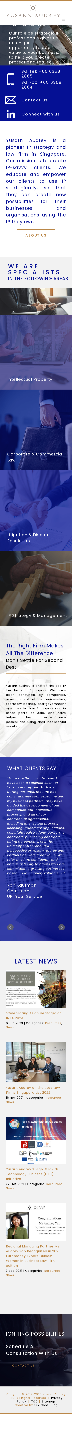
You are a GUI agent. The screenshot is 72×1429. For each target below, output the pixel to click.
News (10, 1027)
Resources (53, 1023)
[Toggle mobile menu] (64, 19)
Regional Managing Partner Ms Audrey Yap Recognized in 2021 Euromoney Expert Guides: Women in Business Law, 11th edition (33, 1256)
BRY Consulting (46, 1405)
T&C (34, 1401)
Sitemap (48, 1401)
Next (61, 927)
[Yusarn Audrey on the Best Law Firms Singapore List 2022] (36, 1062)
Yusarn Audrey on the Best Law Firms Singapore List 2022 (33, 1090)
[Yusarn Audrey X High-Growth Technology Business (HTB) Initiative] (36, 1140)
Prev (10, 927)
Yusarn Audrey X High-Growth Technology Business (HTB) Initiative (32, 1174)
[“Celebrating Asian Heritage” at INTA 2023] (36, 989)
